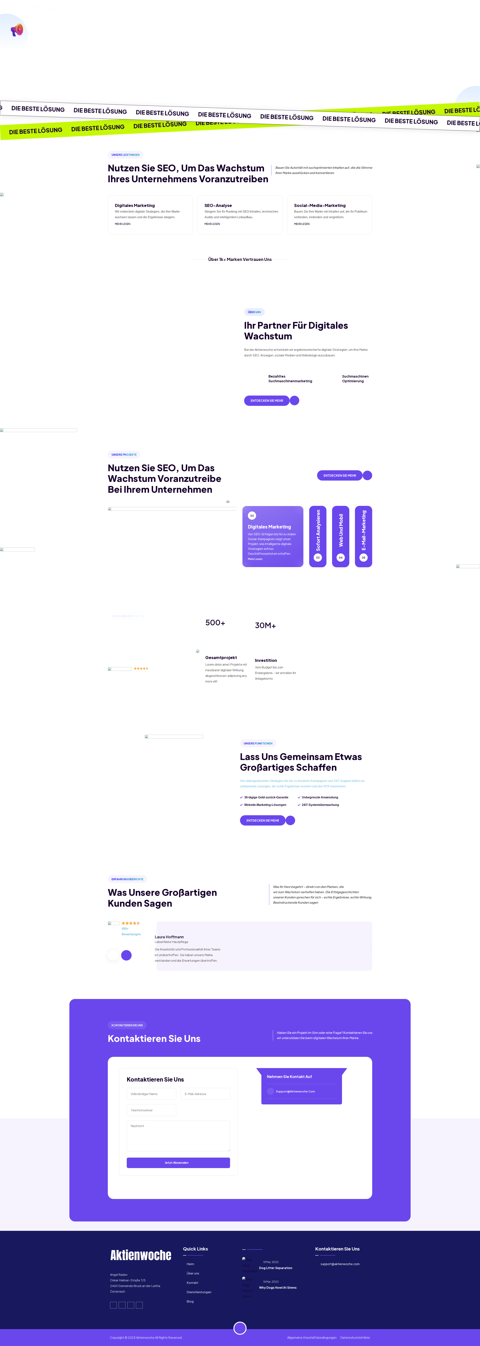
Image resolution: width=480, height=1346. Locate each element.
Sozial (154, 515)
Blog (307, 8)
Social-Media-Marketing (320, 205)
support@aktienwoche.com (295, 1091)
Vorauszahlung (165, 524)
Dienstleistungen (280, 8)
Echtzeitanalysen (127, 515)
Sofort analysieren (318, 530)
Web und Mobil (341, 530)
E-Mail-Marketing (363, 530)
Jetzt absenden (177, 1163)
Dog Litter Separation (275, 1268)
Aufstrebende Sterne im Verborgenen (157, 502)
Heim (207, 8)
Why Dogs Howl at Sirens (278, 1287)
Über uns (228, 8)
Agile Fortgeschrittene (130, 524)
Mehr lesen (123, 223)
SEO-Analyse (218, 205)
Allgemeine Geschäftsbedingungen (312, 1337)
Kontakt (250, 8)
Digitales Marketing (135, 205)
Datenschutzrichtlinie (355, 1337)
